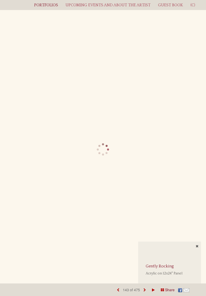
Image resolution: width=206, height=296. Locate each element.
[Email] (186, 289)
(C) (192, 5)
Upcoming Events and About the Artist (108, 5)
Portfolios (46, 5)
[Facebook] (180, 289)
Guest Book (170, 5)
